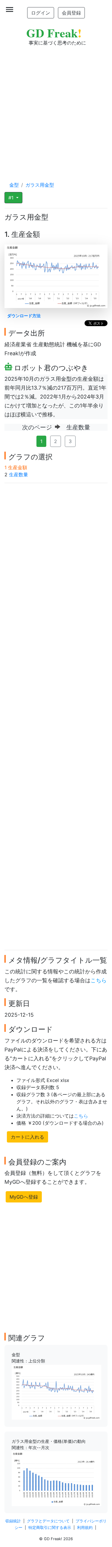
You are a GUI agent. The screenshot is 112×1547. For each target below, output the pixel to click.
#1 (11, 198)
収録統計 (13, 1521)
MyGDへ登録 (24, 1197)
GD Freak (54, 33)
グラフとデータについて (48, 1521)
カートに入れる (27, 1137)
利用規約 (85, 1527)
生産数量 (18, 474)
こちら (98, 980)
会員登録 (71, 13)
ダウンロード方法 (24, 315)
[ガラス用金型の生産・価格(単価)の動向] (56, 1478)
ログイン (40, 13)
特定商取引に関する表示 (49, 1527)
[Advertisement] (56, 108)
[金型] (56, 1392)
